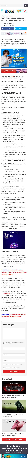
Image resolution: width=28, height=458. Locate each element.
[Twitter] (17, 446)
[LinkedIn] (20, 446)
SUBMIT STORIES (18, 448)
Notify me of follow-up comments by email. (14, 364)
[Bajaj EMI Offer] (14, 456)
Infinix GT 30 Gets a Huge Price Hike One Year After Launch (13, 415)
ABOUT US (3, 448)
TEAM (8, 448)
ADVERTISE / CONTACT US (16, 450)
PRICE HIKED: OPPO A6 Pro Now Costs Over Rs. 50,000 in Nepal (13, 434)
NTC (12, 77)
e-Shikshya (7, 293)
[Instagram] (14, 446)
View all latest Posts (14, 439)
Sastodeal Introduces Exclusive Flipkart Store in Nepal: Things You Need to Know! (14, 272)
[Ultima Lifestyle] (14, 240)
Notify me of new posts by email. (12, 367)
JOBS (11, 448)
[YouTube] (10, 446)
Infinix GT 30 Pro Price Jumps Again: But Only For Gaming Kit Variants (13, 396)
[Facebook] (7, 446)
